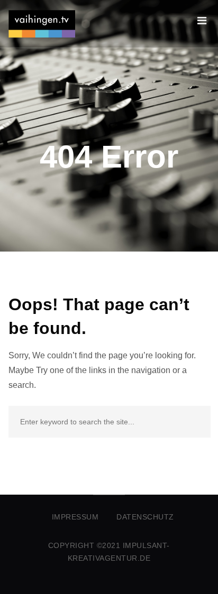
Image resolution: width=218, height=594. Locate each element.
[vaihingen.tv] (41, 24)
